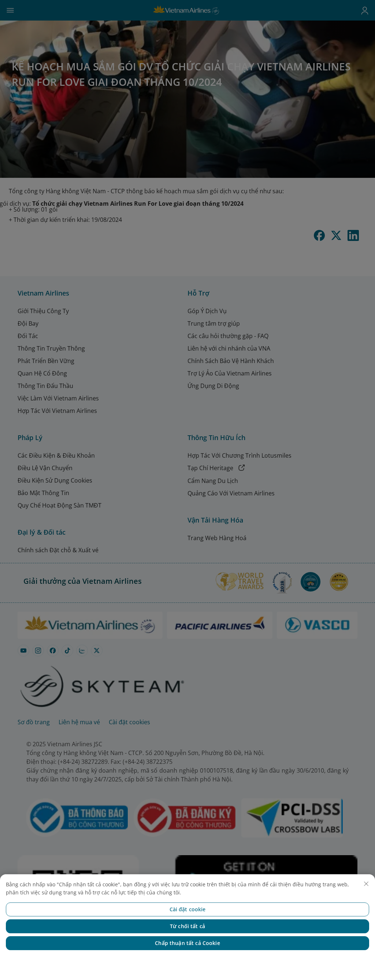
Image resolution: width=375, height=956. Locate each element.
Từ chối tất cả (187, 926)
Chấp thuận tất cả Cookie (187, 942)
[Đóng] (366, 884)
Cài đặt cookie (188, 909)
